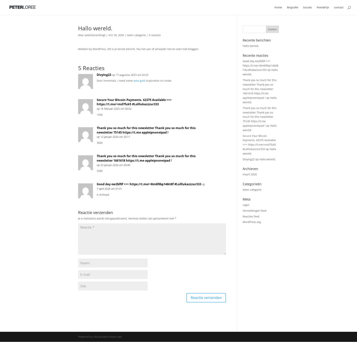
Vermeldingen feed (254, 210)
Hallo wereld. (251, 46)
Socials (307, 7)
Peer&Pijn (323, 7)
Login (246, 205)
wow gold (139, 80)
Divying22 (104, 75)
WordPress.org (252, 222)
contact (339, 7)
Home (278, 7)
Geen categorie (136, 35)
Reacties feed (251, 216)
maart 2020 (250, 174)
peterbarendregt (95, 35)
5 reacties (155, 35)
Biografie (292, 7)
